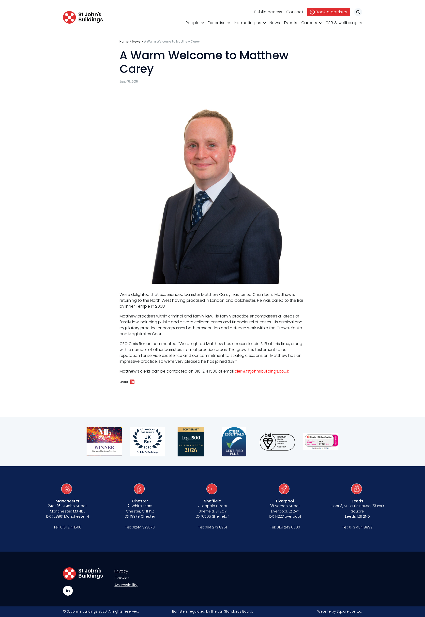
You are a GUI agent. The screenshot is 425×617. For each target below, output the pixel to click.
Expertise (217, 23)
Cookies (122, 578)
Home (124, 41)
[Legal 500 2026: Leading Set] (191, 441)
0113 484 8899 (361, 527)
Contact (295, 12)
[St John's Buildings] (83, 17)
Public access (268, 12)
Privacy (121, 571)
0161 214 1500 (70, 527)
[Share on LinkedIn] (132, 382)
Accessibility (125, 585)
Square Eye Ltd (349, 611)
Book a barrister (332, 12)
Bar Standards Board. (235, 611)
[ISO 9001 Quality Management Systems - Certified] (277, 441)
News (275, 23)
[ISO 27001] (320, 441)
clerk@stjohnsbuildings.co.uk (262, 371)
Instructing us (247, 23)
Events (290, 23)
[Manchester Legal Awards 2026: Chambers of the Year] (104, 441)
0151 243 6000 (288, 527)
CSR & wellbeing (341, 23)
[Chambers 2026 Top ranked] (147, 441)
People (193, 23)
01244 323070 (143, 527)
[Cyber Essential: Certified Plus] (234, 441)
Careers (309, 23)
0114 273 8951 (216, 527)
